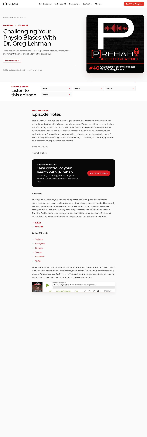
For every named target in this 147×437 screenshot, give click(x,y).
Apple (56, 88)
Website (39, 227)
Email (38, 222)
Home (5, 18)
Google (56, 94)
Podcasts (13, 18)
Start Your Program (134, 4)
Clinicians (21, 18)
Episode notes (12, 60)
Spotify (88, 88)
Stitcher (120, 88)
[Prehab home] (10, 4)
